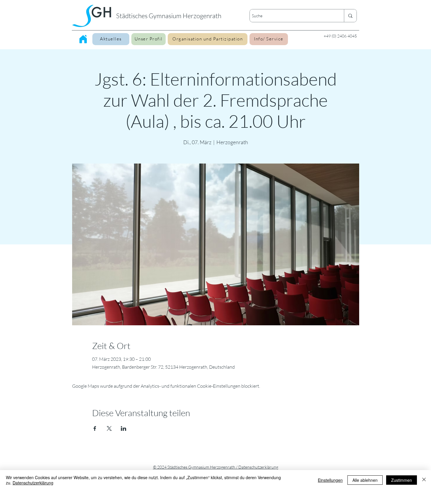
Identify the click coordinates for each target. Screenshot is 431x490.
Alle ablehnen (365, 480)
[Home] (83, 39)
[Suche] (350, 15)
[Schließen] (423, 480)
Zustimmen (401, 480)
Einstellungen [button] (330, 480)
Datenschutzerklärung (33, 483)
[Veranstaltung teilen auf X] (109, 428)
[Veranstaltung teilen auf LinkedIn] (123, 428)
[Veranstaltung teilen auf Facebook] (95, 428)
